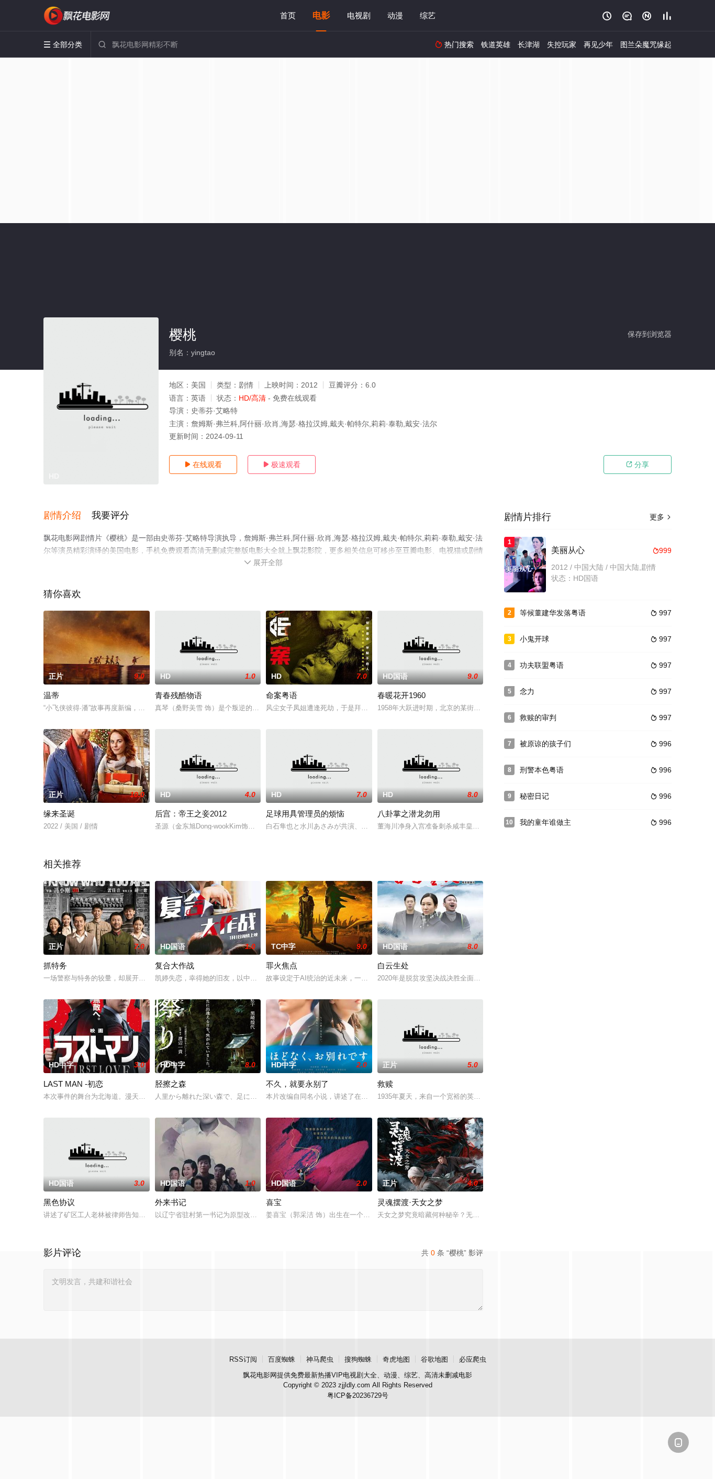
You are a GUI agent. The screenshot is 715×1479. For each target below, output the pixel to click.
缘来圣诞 (59, 813)
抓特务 (55, 965)
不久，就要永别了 (297, 1083)
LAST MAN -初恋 (73, 1083)
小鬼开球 (534, 639)
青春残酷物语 (178, 695)
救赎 (385, 1083)
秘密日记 (534, 796)
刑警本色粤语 (542, 770)
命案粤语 (281, 695)
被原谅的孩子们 (545, 744)
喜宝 (274, 1202)
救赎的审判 (538, 717)
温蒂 (51, 695)
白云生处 (393, 965)
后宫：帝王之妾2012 (191, 813)
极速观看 (281, 464)
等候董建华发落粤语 (553, 613)
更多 (661, 517)
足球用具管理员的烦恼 (305, 813)
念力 (527, 691)
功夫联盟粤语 (542, 665)
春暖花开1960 (401, 695)
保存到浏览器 (650, 334)
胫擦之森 (170, 1083)
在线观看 (203, 464)
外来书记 (170, 1202)
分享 (637, 464)
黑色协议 (59, 1202)
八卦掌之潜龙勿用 (408, 813)
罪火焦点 (281, 965)
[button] (67, 516)
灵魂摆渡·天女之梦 (410, 1202)
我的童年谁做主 (545, 822)
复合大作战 (174, 965)
